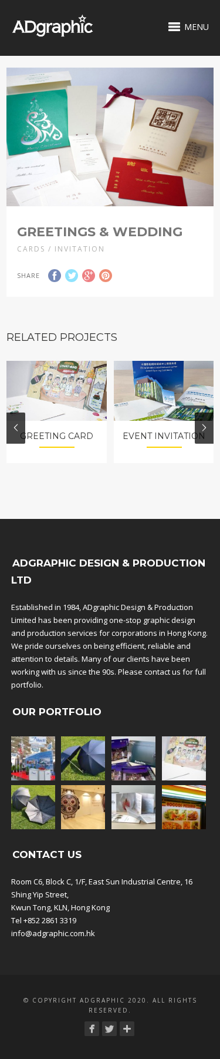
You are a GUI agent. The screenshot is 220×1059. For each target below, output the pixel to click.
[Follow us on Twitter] (109, 1028)
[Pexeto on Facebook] (91, 1028)
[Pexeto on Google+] (127, 1028)
